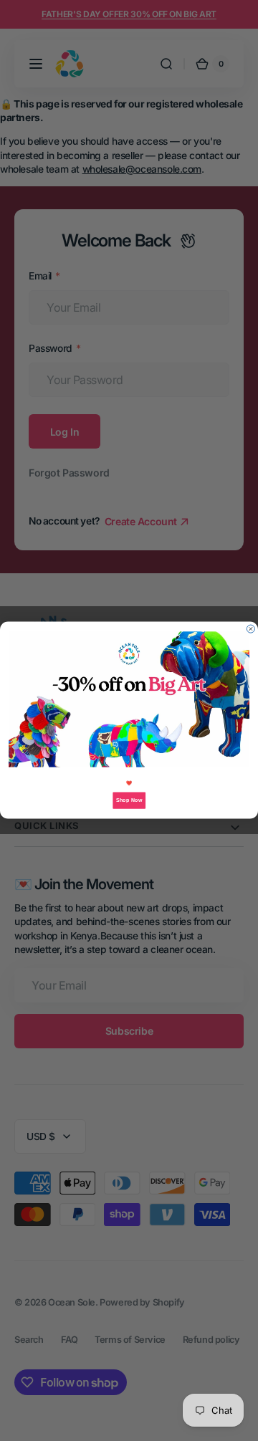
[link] (129, 699)
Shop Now (129, 800)
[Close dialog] (250, 629)
